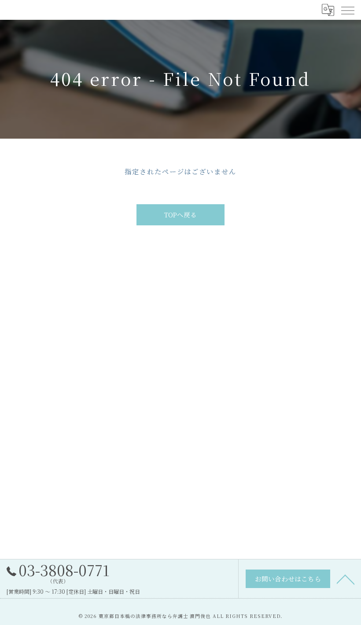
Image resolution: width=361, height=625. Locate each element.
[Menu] (347, 9)
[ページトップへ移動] (345, 579)
